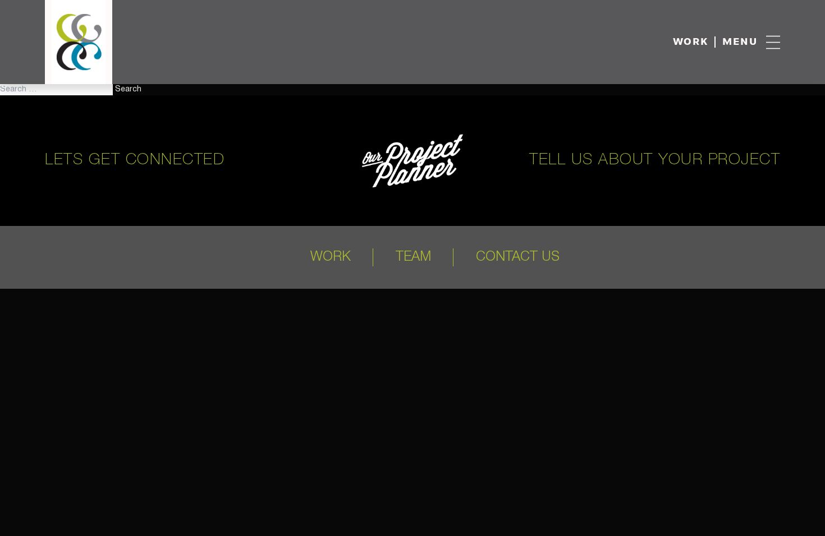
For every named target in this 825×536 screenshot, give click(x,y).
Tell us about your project (654, 160)
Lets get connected (134, 160)
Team (413, 257)
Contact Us (518, 257)
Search (128, 89)
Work (691, 43)
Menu (740, 43)
